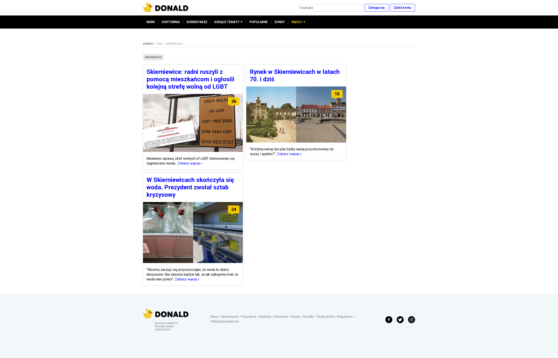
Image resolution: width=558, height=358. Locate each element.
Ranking (264, 316)
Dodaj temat (325, 316)
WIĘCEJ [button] (296, 22)
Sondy (295, 316)
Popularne (249, 316)
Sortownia (281, 316)
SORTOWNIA (171, 22)
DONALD (148, 43)
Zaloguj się (376, 7)
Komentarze (230, 316)
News (214, 316)
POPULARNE (258, 22)
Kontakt (308, 316)
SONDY (279, 22)
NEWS (150, 22)
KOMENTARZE (197, 22)
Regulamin (344, 316)
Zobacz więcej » (190, 163)
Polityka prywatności (225, 321)
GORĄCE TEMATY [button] (226, 22)
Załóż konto (402, 7)
